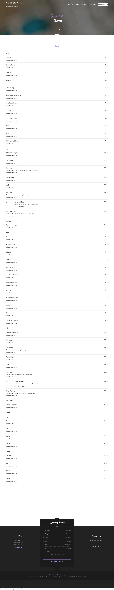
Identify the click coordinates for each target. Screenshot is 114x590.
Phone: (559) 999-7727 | (96, 540)
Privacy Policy (61, 575)
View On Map (18, 547)
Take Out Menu (96, 546)
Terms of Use (52, 575)
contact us (83, 576)
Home (54, 30)
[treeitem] (57, 479)
